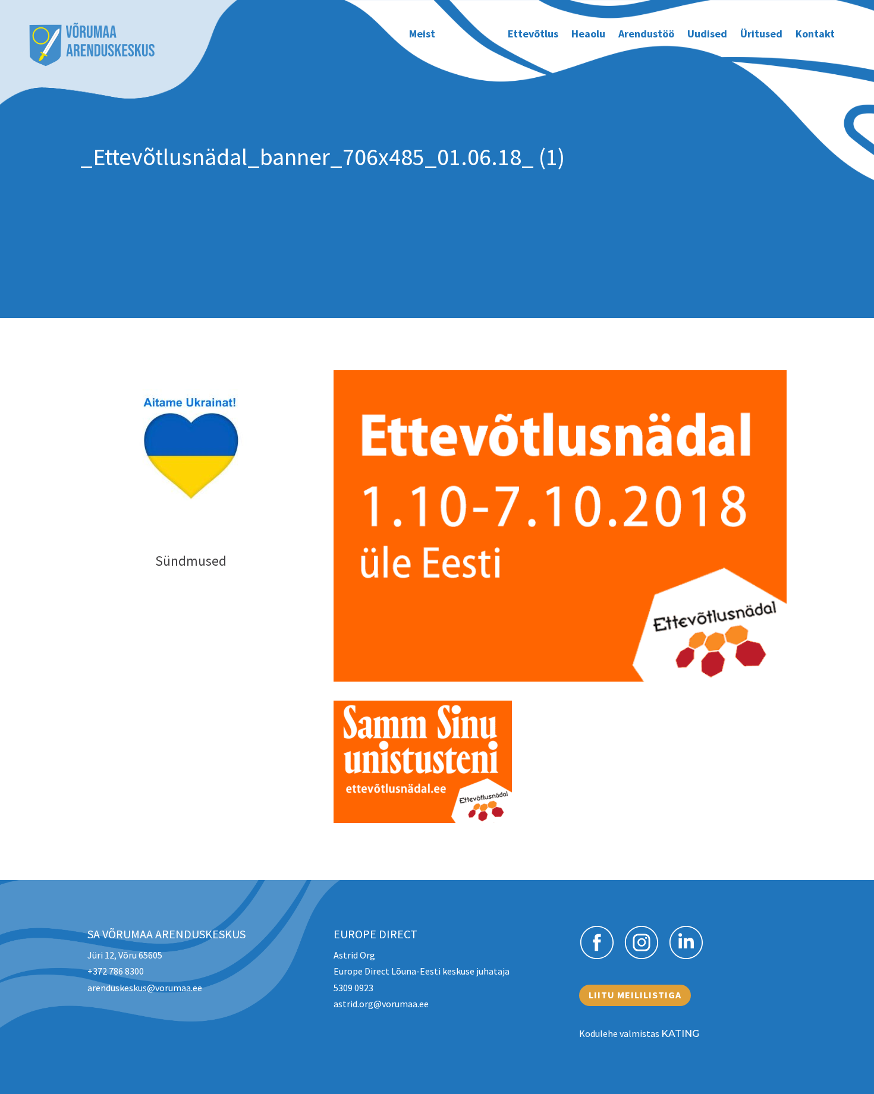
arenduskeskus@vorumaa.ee (144, 988)
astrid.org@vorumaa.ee (381, 1004)
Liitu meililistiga (635, 995)
